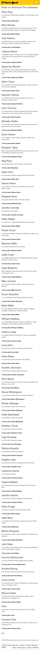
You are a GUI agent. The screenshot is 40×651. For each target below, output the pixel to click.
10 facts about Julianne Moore (12, 62)
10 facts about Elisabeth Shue (11, 203)
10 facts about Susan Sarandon (12, 301)
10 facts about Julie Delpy (10, 553)
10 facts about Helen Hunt (10, 179)
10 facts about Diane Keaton (11, 143)
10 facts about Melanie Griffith (12, 250)
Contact (29, 647)
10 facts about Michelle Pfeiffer (12, 130)
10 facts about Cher (8, 615)
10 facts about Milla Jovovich (11, 290)
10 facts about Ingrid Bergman (12, 277)
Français (28, 645)
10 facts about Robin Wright (11, 226)
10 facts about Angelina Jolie (11, 467)
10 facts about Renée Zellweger (12, 410)
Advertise (35, 647)
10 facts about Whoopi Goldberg (12, 328)
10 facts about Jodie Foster (11, 264)
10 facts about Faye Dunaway (11, 444)
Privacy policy (21, 647)
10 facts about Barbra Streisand (12, 540)
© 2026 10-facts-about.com (10, 645)
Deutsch (22, 645)
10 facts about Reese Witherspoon (13, 399)
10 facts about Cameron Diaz (11, 628)
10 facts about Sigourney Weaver (12, 77)
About (14, 647)
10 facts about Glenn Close (11, 91)
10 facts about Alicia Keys (10, 21)
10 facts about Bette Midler (10, 314)
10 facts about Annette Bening (12, 576)
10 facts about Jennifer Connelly (12, 215)
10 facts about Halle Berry (10, 527)
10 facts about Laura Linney (11, 589)
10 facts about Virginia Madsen (12, 491)
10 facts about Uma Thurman (11, 117)
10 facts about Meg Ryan (10, 168)
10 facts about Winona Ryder (11, 602)
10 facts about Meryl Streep (11, 34)
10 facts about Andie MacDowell (12, 421)
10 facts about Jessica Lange (11, 341)
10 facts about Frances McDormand (13, 564)
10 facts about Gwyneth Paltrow (12, 104)
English (4, 647)
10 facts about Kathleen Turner (12, 433)
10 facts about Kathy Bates (11, 363)
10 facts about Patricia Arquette (12, 455)
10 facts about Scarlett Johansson (13, 375)
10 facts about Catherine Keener (12, 478)
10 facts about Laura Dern (10, 352)
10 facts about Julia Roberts (11, 47)
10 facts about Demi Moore (10, 388)
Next (3, 633)
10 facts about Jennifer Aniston (12, 502)
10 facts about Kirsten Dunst (11, 239)
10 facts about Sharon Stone (11, 192)
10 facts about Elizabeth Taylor (12, 157)
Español (34, 645)
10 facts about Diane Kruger (11, 514)
